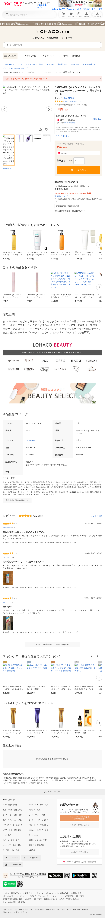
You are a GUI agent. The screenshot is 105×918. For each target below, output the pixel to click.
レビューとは (96, 516)
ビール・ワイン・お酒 (37, 815)
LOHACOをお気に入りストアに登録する (81, 862)
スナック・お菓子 (35, 810)
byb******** (7, 602)
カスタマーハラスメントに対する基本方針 (52, 893)
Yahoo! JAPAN (58, 9)
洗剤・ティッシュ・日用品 (12, 820)
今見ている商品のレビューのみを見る (52, 644)
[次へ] (49, 109)
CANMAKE (69, 98)
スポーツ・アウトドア (11, 840)
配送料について (61, 196)
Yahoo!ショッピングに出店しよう (80, 9)
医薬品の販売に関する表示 (54, 899)
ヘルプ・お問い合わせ (79, 825)
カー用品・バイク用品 (11, 850)
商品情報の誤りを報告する (17, 500)
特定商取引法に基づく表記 (74, 896)
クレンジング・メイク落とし (83, 64)
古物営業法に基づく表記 (33, 899)
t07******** (7, 557)
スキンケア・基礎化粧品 (57, 64)
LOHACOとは (16, 893)
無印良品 (32, 850)
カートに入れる (78, 170)
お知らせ (6, 893)
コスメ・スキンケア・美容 (31, 64)
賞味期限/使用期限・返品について (69, 211)
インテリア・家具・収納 (12, 845)
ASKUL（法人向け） (73, 899)
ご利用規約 (32, 896)
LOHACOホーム (9, 64)
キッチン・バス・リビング (38, 820)
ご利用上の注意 (75, 893)
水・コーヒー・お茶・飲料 (12, 815)
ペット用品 (7, 835)
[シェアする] (40, 129)
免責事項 (85, 909)
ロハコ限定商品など (10, 805)
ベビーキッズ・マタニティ (38, 825)
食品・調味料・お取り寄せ (12, 810)
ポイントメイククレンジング (15, 68)
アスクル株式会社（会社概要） (14, 902)
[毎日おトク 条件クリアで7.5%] (52, 23)
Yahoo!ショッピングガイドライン (15, 912)
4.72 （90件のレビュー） (74, 101)
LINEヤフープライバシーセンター (58, 909)
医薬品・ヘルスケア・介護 (38, 830)
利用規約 (76, 909)
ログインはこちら (62, 136)
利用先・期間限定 (69, 122)
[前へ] (4, 109)
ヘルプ (99, 9)
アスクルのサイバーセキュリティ (50, 896)
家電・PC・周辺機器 (36, 845)
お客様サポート (29, 893)
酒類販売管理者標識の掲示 (12, 899)
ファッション (33, 835)
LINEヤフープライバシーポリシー (31, 909)
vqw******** (7, 528)
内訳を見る (97, 119)
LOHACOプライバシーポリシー (14, 896)
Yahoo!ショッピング (10, 909)
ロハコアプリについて (27, 877)
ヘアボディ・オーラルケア (12, 825)
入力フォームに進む (79, 852)
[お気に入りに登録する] (46, 129)
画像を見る (7, 168)
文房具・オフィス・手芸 (38, 840)
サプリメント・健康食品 (12, 830)
